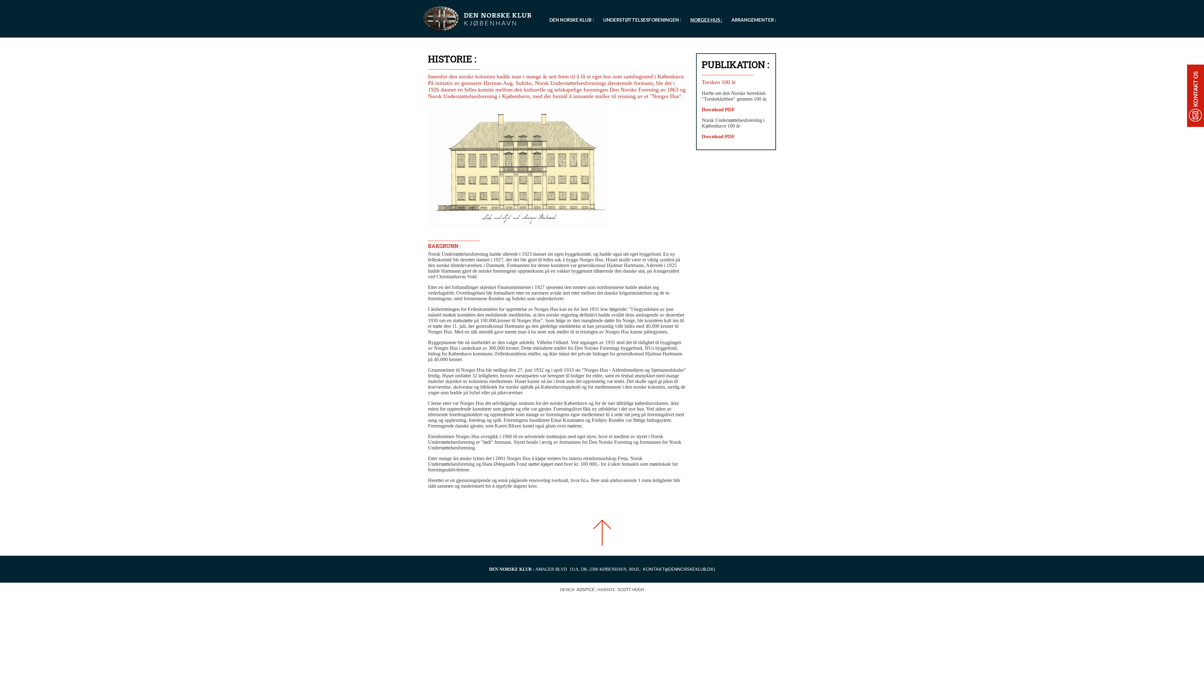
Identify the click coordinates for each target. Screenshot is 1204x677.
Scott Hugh (630, 589)
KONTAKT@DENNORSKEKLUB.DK (678, 569)
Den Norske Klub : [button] (571, 20)
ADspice (586, 589)
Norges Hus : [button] (706, 20)
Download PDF (718, 109)
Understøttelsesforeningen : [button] (642, 20)
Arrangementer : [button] (753, 20)
